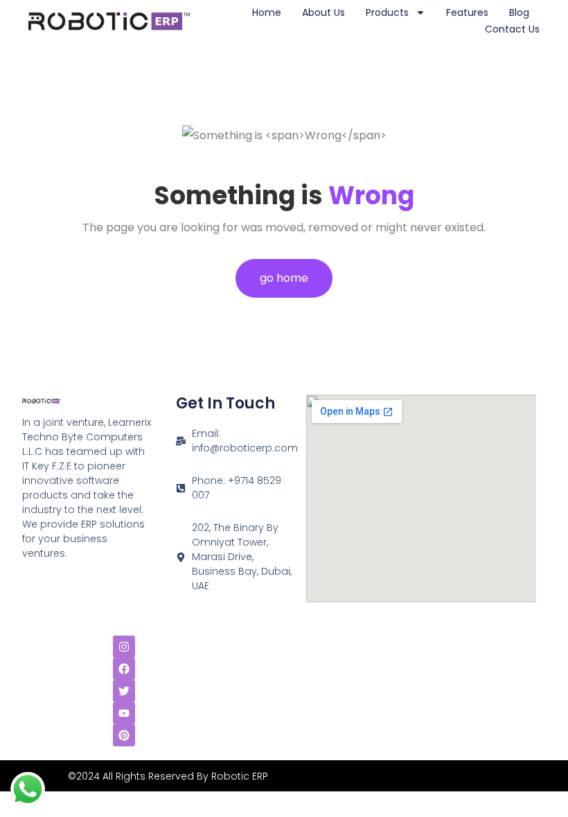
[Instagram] (124, 647)
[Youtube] (124, 713)
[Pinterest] (124, 735)
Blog (519, 12)
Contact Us (512, 29)
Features (467, 12)
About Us (323, 12)
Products (387, 12)
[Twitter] (124, 691)
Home (266, 12)
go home (284, 278)
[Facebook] (124, 669)
